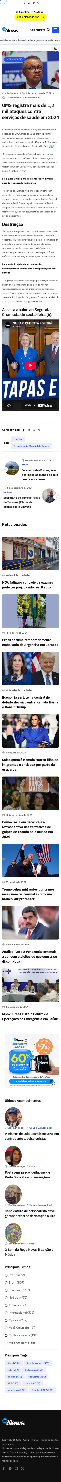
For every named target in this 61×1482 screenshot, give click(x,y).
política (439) (14, 1376)
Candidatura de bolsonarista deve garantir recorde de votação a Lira (30, 1213)
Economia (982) (19, 1290)
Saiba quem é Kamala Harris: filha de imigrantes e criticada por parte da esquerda (30, 764)
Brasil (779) (13, 1363)
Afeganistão (41, 142)
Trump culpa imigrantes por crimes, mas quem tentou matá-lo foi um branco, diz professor (28, 894)
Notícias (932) (18, 1297)
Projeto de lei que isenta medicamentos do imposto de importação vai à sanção (29, 268)
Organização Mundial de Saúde (31, 446)
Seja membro (37, 29)
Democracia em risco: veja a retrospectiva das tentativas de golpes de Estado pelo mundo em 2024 (27, 829)
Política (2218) (18, 1275)
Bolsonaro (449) (34, 1369)
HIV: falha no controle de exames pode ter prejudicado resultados (27, 584)
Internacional (32, 97)
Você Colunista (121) (22, 1328)
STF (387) (12, 1383)
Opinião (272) (18, 1320)
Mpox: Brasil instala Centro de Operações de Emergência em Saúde (30, 1016)
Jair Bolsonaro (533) (38, 1363)
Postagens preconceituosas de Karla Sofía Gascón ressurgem (27, 1174)
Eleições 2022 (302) (42, 1389)
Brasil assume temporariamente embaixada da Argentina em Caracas (30, 642)
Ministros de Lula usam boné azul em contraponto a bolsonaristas (32, 1136)
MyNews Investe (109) (23, 1335)
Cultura (33, 1166)
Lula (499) (13, 1369)
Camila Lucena (10, 93)
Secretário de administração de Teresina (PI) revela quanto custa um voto (21, 502)
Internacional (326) (21, 1312)
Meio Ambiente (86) (22, 1343)
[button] (55, 30)
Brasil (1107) (16, 1282)
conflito (18, 439)
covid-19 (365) (32, 1383)
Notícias (7, 491)
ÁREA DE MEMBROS (28, 17)
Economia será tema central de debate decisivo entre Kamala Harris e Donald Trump (30, 702)
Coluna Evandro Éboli (40, 1127)
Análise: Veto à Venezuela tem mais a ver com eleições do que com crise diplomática (29, 956)
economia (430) (37, 1376)
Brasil (25, 464)
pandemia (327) (16, 1389)
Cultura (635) (17, 1305)
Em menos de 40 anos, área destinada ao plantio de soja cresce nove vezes (40, 475)
